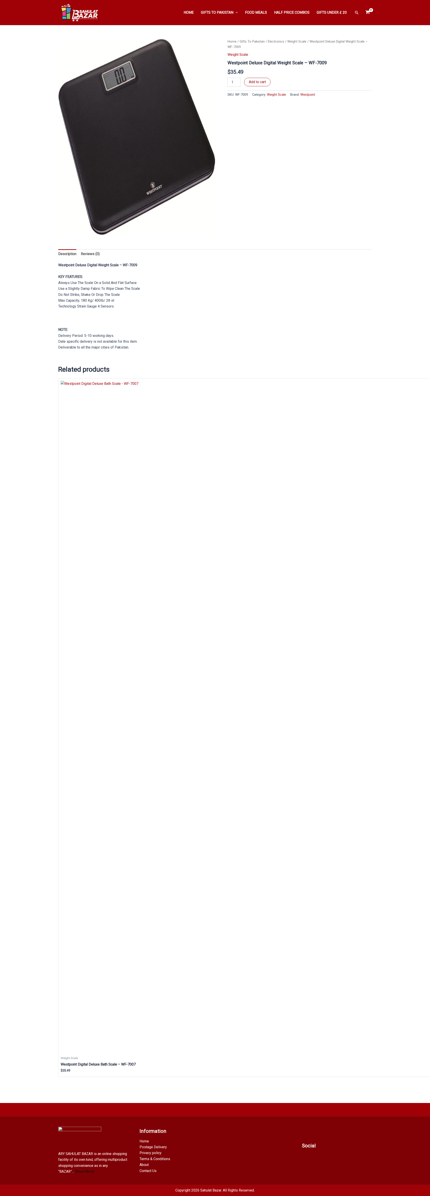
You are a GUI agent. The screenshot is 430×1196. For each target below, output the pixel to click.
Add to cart (257, 82)
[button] (235, 13)
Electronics (276, 41)
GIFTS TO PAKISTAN (217, 12)
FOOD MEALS (256, 12)
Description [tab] (67, 254)
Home (232, 41)
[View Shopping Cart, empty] (367, 12)
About (144, 1165)
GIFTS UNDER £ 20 (332, 12)
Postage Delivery (153, 1147)
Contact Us (148, 1171)
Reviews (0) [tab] (90, 254)
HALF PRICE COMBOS (292, 12)
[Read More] (84, 1171)
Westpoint (307, 95)
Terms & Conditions (155, 1159)
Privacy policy (150, 1153)
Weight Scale (296, 41)
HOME (189, 12)
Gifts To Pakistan (252, 41)
